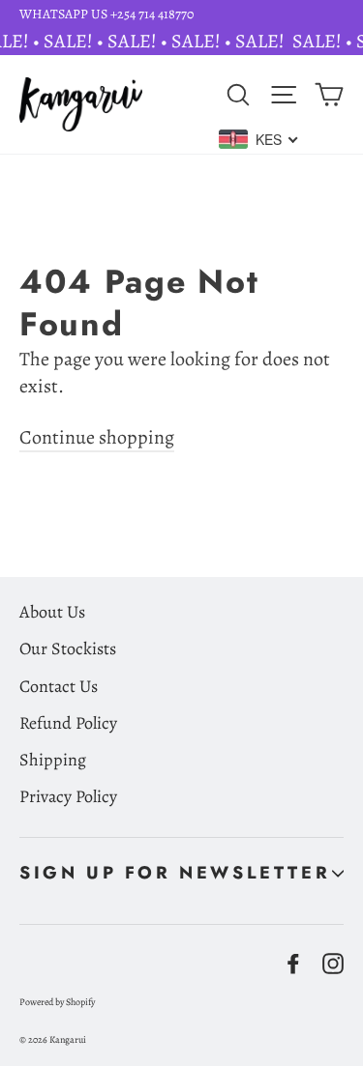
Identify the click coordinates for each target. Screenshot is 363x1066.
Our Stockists (67, 648)
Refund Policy (68, 723)
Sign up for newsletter (174, 872)
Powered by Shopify (57, 1001)
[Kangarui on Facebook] (293, 962)
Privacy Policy (68, 796)
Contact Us (58, 686)
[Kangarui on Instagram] (333, 962)
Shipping (52, 759)
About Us (52, 611)
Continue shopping (96, 437)
